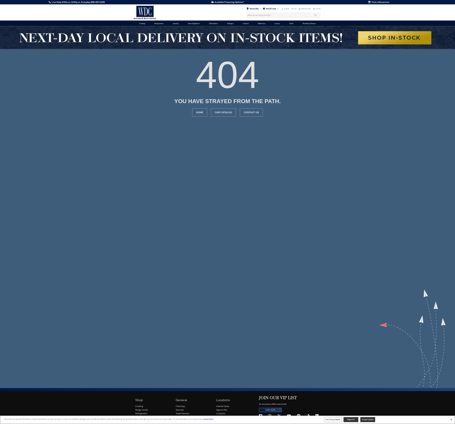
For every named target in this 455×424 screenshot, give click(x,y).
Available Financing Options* (229, 2)
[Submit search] (315, 15)
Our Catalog (223, 112)
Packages (230, 23)
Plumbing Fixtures (309, 23)
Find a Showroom (380, 2)
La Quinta (220, 413)
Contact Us (251, 112)
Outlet (291, 23)
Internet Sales (222, 406)
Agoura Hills (221, 410)
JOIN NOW (270, 410)
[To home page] (145, 12)
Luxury (277, 23)
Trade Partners (182, 413)
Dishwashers (213, 23)
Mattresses (261, 23)
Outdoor (246, 23)
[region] (227, 420)
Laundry (176, 23)
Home (199, 112)
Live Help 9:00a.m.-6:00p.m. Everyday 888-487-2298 (78, 2)
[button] (282, 8)
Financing (180, 406)
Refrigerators (159, 23)
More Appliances (194, 23)
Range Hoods (141, 410)
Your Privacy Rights (332, 419)
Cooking (142, 23)
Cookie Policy (208, 419)
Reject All (350, 419)
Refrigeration (141, 413)
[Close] (451, 419)
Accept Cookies (368, 419)
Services (180, 410)
